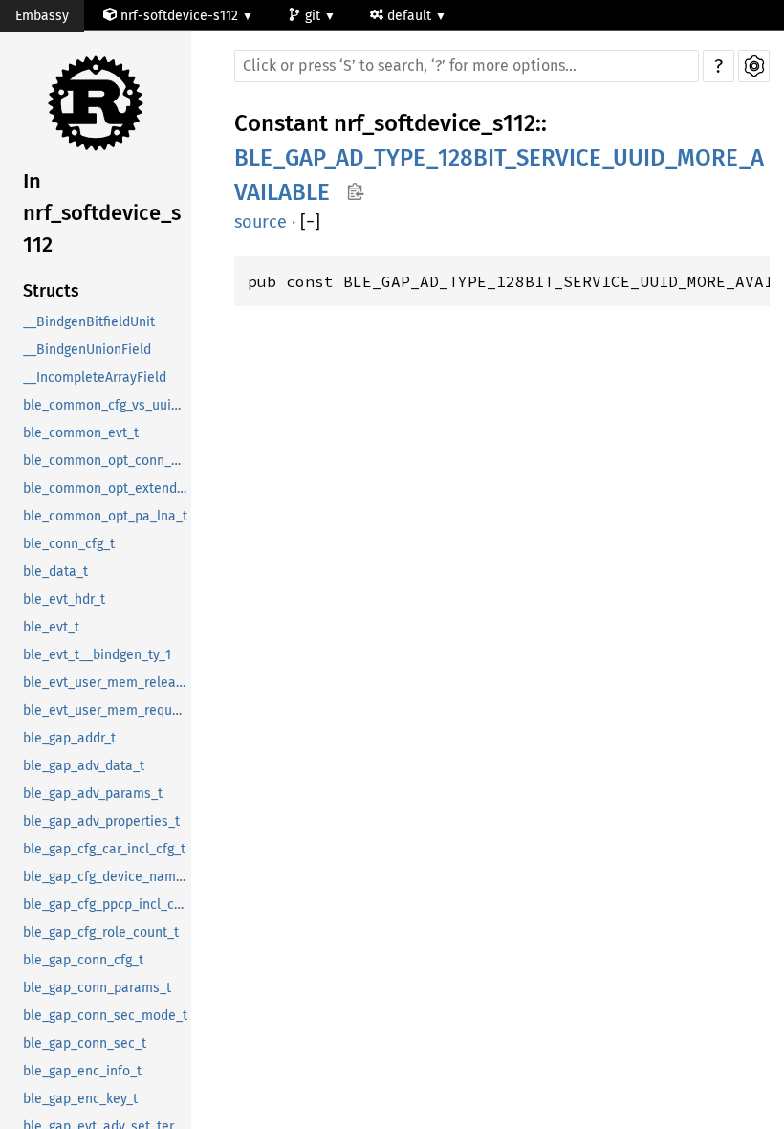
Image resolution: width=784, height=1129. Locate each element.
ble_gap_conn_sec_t (84, 1043)
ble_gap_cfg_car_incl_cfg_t (104, 849)
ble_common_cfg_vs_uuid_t (106, 405)
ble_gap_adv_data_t (83, 766)
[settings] (754, 66)
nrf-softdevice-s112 (179, 16)
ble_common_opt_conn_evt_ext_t (107, 461)
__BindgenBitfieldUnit (89, 322)
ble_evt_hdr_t (64, 599)
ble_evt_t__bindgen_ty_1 (97, 655)
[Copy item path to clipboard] (355, 193)
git (314, 16)
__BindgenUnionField (87, 350)
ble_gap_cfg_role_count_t (101, 932)
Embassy (42, 16)
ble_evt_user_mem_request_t (107, 710)
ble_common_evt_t (81, 433)
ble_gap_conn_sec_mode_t (105, 1015)
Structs (51, 290)
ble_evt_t (51, 627)
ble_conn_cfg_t (69, 544)
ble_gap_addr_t (69, 738)
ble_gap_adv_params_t (93, 794)
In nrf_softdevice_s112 (102, 212)
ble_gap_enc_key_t (80, 1099)
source (260, 221)
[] (310, 222)
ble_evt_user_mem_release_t (107, 683)
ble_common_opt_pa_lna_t (105, 516)
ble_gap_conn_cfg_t (83, 960)
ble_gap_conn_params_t (97, 988)
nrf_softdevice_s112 (434, 123)
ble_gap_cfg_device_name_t (107, 877)
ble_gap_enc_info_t (82, 1071)
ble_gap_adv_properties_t (101, 821)
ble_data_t (55, 572)
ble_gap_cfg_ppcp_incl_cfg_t (107, 905)
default (411, 16)
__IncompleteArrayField (94, 377)
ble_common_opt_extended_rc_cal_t (107, 488)
